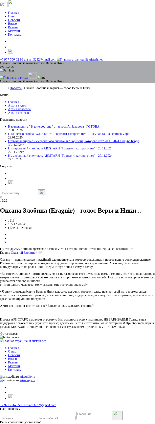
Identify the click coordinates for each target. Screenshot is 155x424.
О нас (12, 16)
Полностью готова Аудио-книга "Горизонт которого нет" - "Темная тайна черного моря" (69, 133)
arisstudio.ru (27, 376)
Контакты (15, 34)
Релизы (13, 27)
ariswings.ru (27, 380)
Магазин (14, 31)
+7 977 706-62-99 (12, 59)
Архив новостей (19, 109)
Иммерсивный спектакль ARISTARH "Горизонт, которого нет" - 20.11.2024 (60, 148)
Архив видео (17, 105)
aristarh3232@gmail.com (40, 59)
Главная (13, 12)
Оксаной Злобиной (24, 252)
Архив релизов (18, 112)
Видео (12, 23)
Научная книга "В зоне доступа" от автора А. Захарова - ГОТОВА (53, 126)
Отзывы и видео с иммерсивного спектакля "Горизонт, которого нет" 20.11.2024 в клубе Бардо (73, 141)
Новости (14, 20)
